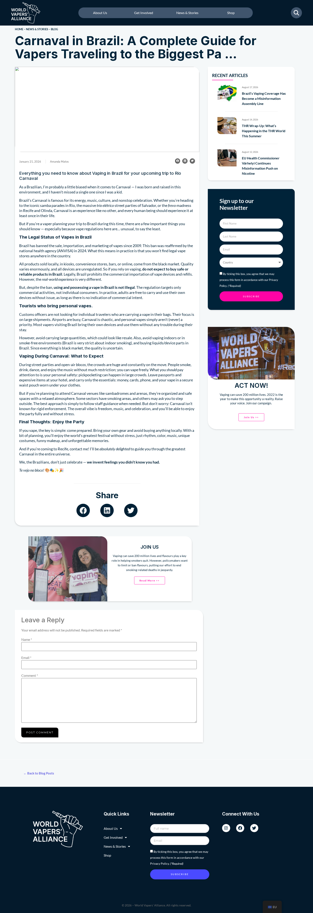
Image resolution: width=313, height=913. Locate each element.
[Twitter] (254, 828)
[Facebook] (240, 828)
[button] (177, 161)
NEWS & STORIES (37, 29)
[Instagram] (226, 828)
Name (26, 639)
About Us (100, 13)
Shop (231, 13)
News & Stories (187, 13)
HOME (19, 29)
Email (26, 657)
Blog (54, 29)
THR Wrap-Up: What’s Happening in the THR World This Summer (263, 131)
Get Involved (143, 13)
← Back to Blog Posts (38, 773)
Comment (29, 675)
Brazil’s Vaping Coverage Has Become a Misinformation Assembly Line (264, 98)
